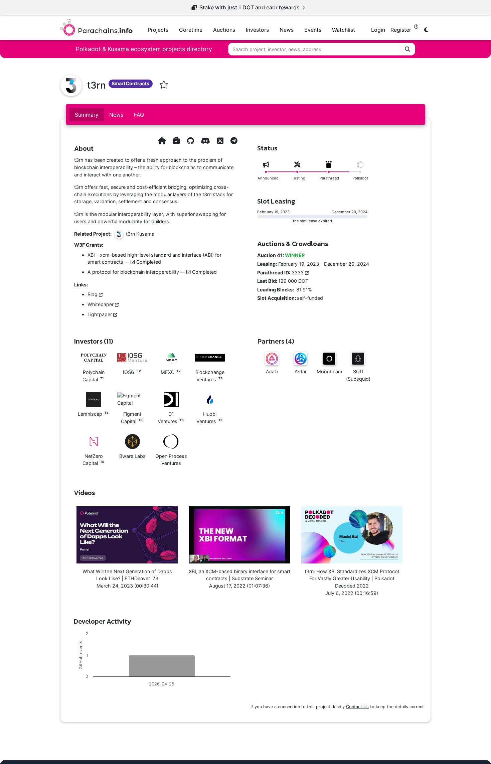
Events (312, 29)
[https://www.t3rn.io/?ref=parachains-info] (162, 140)
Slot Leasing (276, 201)
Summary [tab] (87, 114)
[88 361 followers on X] (220, 140)
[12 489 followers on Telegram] (233, 140)
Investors (257, 29)
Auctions (224, 29)
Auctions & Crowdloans (292, 244)
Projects (158, 29)
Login (378, 29)
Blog (93, 294)
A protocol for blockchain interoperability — (152, 272)
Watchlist (343, 29)
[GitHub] (190, 140)
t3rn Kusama (138, 234)
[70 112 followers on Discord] (205, 140)
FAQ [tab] (139, 114)
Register (401, 29)
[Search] (407, 49)
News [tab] (116, 114)
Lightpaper (100, 314)
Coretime (190, 29)
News (287, 29)
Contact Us (357, 706)
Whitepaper (101, 304)
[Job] (176, 140)
